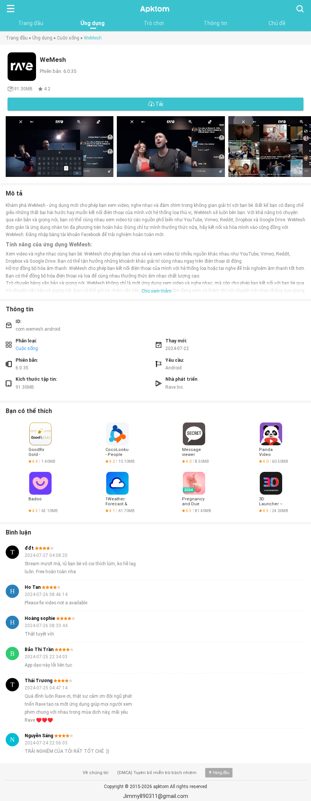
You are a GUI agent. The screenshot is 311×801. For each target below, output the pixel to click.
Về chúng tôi (95, 772)
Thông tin (215, 23)
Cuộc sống (68, 38)
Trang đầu (30, 23)
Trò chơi (154, 23)
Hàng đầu (221, 773)
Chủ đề (277, 23)
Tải (158, 104)
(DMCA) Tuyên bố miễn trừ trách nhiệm (156, 772)
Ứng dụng (92, 23)
